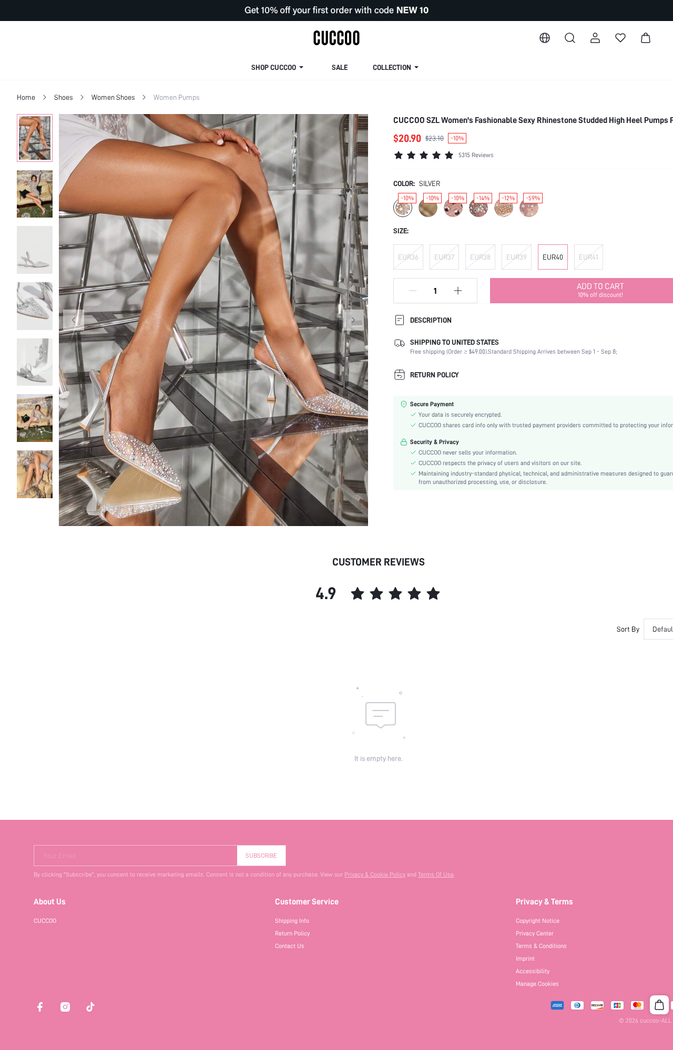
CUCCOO (45, 920)
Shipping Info (292, 920)
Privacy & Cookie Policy (374, 874)
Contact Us (289, 946)
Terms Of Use (436, 874)
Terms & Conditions (541, 946)
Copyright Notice (537, 920)
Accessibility (532, 971)
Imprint (525, 958)
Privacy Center (535, 933)
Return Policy (292, 933)
